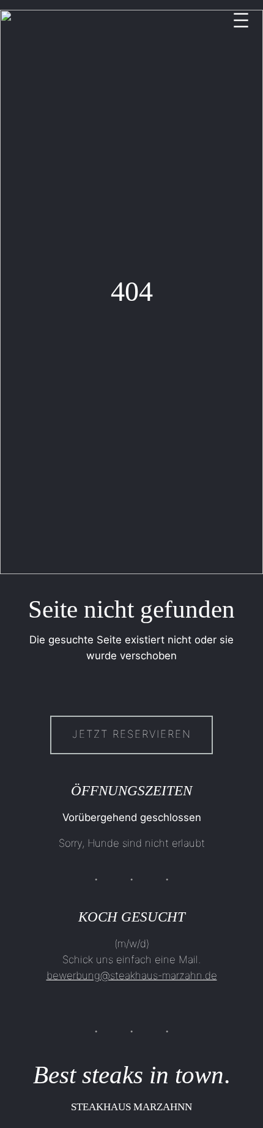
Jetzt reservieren (131, 734)
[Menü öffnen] (241, 20)
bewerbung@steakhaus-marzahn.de (131, 975)
